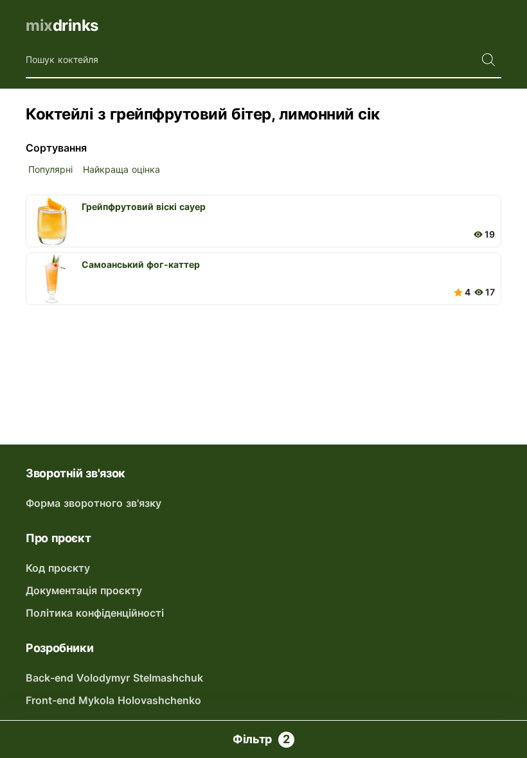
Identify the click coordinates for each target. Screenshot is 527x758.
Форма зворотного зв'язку (93, 503)
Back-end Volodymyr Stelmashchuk (114, 677)
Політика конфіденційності (95, 612)
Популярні (50, 169)
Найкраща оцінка (121, 169)
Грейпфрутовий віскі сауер (144, 206)
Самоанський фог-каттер (141, 264)
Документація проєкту (84, 590)
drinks (62, 25)
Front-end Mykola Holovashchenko (113, 700)
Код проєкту (58, 567)
